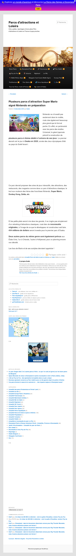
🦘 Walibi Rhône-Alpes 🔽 (17, 78)
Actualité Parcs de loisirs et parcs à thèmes (37, 257)
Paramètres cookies (38, 539)
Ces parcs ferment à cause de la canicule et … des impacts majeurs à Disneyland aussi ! (36, 382)
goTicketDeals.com (18, 302)
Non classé (12, 427)
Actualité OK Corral (15, 404)
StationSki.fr (16, 300)
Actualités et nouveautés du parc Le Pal (21, 421)
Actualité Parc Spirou (15, 408)
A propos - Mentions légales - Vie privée (20, 539)
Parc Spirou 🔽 (27, 82)
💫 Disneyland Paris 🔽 (27, 69)
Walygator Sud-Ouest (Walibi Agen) (40, 78)
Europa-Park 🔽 (59, 78)
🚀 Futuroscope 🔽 (44, 69)
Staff (10, 517)
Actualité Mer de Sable (15, 400)
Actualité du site (14, 391)
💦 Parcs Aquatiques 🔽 (42, 82)
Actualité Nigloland (14, 402)
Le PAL (45, 73)
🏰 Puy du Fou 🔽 (14, 73)
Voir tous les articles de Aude (29, 273)
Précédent (12, 94)
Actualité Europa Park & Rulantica (19, 394)
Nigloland (37, 73)
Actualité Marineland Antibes (17, 398)
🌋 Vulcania (27, 73)
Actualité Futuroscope (15, 396)
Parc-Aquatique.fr (17, 296)
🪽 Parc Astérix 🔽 (59, 69)
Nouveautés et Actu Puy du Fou (18, 429)
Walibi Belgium (13, 434)
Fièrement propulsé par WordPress (38, 549)
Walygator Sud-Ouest (15, 436)
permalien (16, 259)
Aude (28, 109)
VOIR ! (38, 9)
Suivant (64, 94)
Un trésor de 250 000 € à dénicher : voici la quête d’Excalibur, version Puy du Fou (40, 517)
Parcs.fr (14, 291)
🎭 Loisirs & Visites (40, 87)
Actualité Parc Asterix (15, 406)
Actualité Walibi (13, 419)
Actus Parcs (13, 69)
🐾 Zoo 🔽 (57, 82)
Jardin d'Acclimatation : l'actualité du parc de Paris (24, 425)
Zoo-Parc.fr (15, 293)
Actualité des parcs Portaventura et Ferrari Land (23, 389)
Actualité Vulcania (14, 417)
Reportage (12, 432)
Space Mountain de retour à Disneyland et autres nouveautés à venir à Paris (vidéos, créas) (36, 376)
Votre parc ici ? (13, 311)
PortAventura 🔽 (14, 82)
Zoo (10, 438)
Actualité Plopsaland (15, 415)
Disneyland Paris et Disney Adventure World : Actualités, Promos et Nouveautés (33, 423)
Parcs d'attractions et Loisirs (24, 24)
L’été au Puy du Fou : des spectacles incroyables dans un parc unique (30, 378)
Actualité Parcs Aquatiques (17, 410)
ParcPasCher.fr (16, 298)
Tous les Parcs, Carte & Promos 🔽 (20, 87)
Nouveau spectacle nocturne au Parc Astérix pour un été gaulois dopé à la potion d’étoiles (36, 380)
